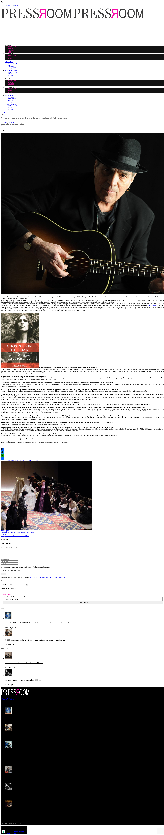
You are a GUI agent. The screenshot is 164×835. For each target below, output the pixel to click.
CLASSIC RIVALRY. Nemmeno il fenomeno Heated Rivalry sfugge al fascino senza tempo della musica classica (34, 753)
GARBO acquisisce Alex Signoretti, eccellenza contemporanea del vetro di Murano (35, 735)
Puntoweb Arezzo (19, 831)
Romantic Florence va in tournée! (17, 777)
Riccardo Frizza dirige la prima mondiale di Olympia (23, 794)
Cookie (15, 833)
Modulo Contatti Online (8, 700)
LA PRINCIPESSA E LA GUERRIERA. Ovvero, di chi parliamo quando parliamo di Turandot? (37, 718)
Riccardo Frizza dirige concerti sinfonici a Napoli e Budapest (27, 811)
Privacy (9, 833)
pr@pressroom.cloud (7, 698)
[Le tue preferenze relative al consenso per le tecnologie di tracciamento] (3, 831)
